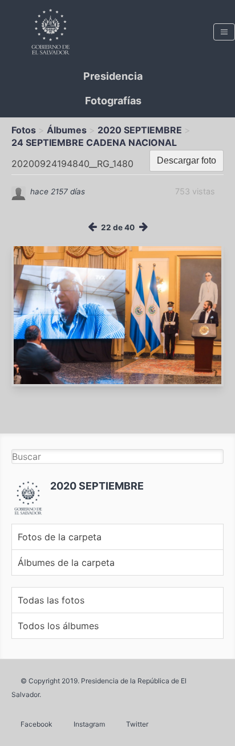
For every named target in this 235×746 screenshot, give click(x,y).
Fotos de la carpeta (60, 537)
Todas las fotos (51, 600)
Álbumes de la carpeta (66, 562)
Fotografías (113, 101)
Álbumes (67, 130)
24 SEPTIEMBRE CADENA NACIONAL (94, 142)
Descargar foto (186, 160)
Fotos (23, 130)
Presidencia (113, 76)
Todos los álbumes (58, 625)
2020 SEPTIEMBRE (140, 130)
